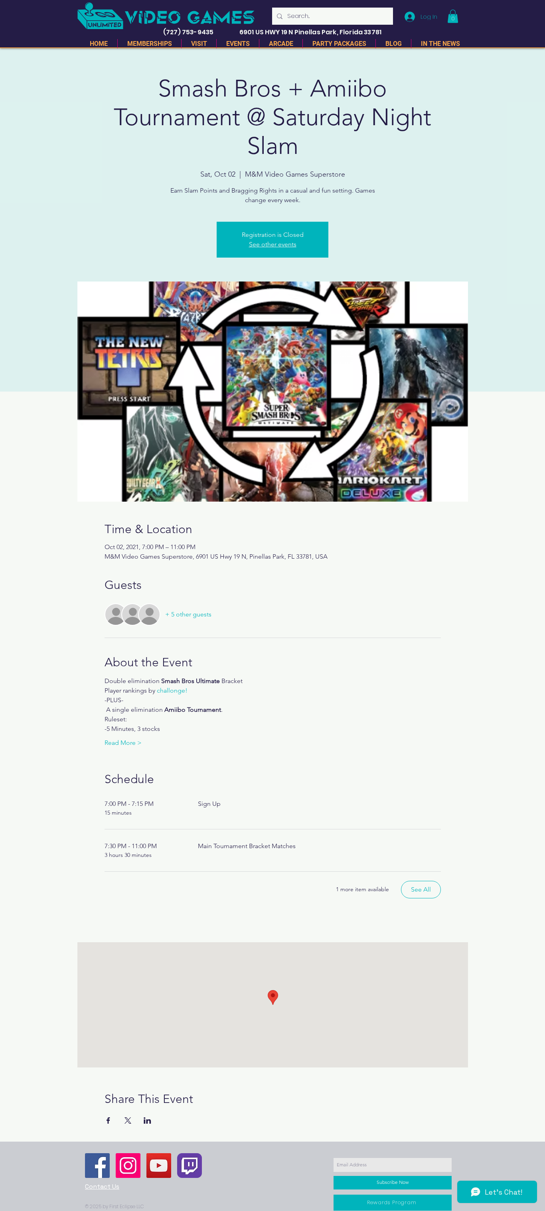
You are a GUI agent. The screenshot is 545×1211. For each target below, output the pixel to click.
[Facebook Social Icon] (97, 1165)
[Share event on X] (128, 1120)
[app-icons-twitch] (189, 1165)
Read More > (123, 742)
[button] (452, 16)
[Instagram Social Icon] (128, 1165)
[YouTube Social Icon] (158, 1165)
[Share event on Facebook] (108, 1120)
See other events (272, 244)
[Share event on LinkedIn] (147, 1120)
